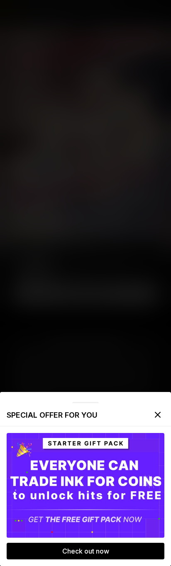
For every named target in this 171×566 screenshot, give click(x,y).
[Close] (157, 414)
